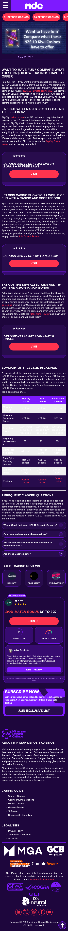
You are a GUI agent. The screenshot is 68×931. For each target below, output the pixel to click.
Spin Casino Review (28, 236)
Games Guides (16, 807)
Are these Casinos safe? (17, 553)
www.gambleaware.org (42, 879)
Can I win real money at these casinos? (25, 534)
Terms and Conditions (19, 834)
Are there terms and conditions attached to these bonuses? (27, 544)
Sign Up (34, 621)
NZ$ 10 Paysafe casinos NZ (37, 90)
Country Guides (16, 796)
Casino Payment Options (21, 799)
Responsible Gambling (20, 815)
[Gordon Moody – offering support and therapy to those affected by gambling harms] (20, 863)
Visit (34, 174)
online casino (17, 117)
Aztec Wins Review (40, 313)
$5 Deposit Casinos (46, 17)
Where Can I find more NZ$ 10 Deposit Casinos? (30, 525)
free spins (7, 305)
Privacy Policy (15, 830)
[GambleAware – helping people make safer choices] (45, 864)
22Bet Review (34, 669)
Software (12, 811)
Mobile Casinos (16, 803)
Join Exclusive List (34, 710)
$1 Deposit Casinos (16, 17)
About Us (13, 838)
